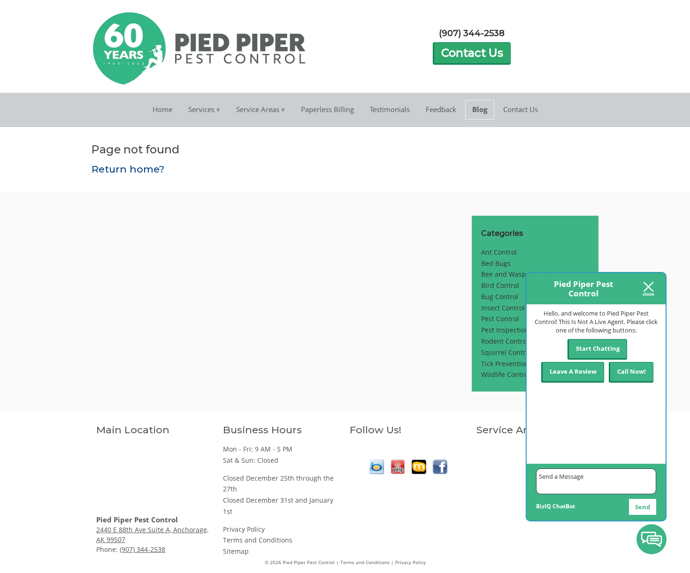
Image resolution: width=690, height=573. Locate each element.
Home (162, 109)
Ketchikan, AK (497, 490)
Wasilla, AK (493, 504)
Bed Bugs (496, 263)
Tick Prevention (505, 363)
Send (642, 507)
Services (201, 109)
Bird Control (500, 285)
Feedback (441, 109)
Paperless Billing (327, 109)
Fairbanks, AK (497, 463)
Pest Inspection (505, 329)
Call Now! (631, 371)
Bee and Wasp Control (516, 274)
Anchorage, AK (499, 449)
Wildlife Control (505, 374)
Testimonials (390, 109)
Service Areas (257, 109)
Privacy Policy (244, 529)
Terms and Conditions (257, 539)
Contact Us (472, 53)
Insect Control (503, 307)
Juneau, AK (493, 477)
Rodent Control (505, 341)
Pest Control (500, 318)
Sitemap (236, 551)
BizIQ (543, 506)
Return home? (128, 169)
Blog (479, 109)
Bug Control (499, 296)
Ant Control (499, 252)
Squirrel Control (506, 352)
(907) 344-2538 (472, 33)
